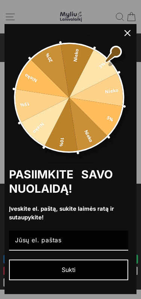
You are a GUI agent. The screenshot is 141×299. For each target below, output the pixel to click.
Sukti (69, 269)
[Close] (127, 33)
